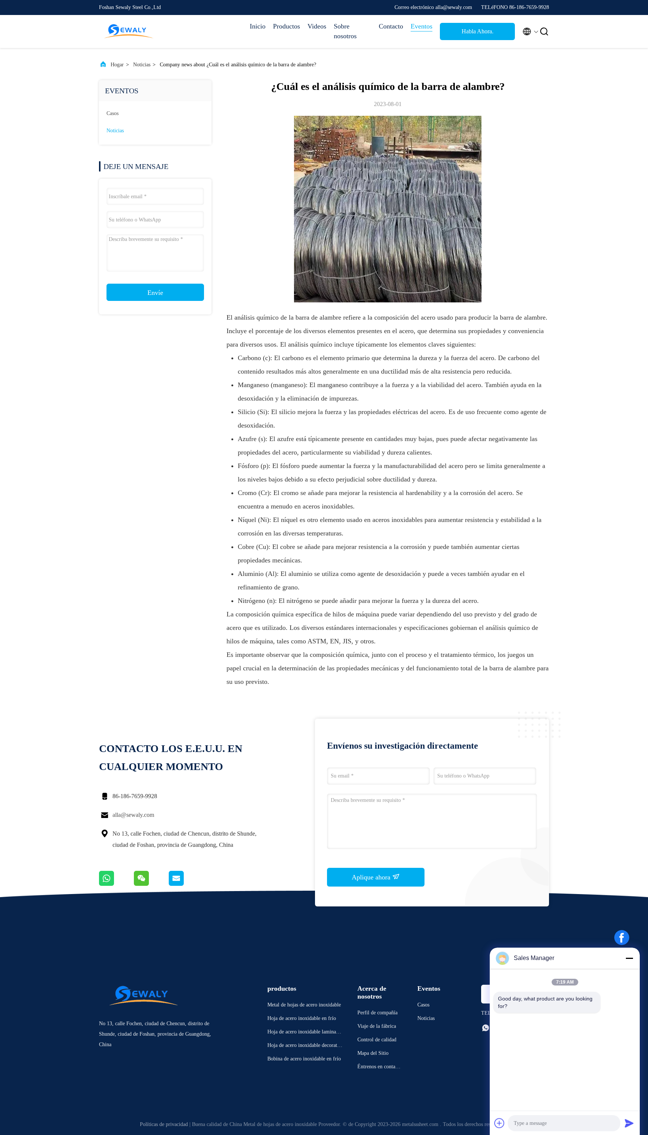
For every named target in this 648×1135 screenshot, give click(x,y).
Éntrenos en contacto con (379, 1068)
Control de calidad (376, 1039)
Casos (112, 113)
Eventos (421, 26)
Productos (286, 26)
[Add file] (499, 1123)
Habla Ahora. (478, 31)
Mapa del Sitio (372, 1053)
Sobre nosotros (345, 31)
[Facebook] (621, 937)
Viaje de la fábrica (376, 1026)
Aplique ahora (372, 877)
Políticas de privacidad (164, 1124)
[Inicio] (129, 31)
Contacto (391, 26)
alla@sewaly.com (133, 815)
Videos (317, 26)
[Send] (629, 1123)
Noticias (141, 64)
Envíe (155, 292)
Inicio (258, 26)
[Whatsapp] (116, 884)
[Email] (185, 884)
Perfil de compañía (377, 1012)
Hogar (117, 64)
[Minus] (629, 958)
